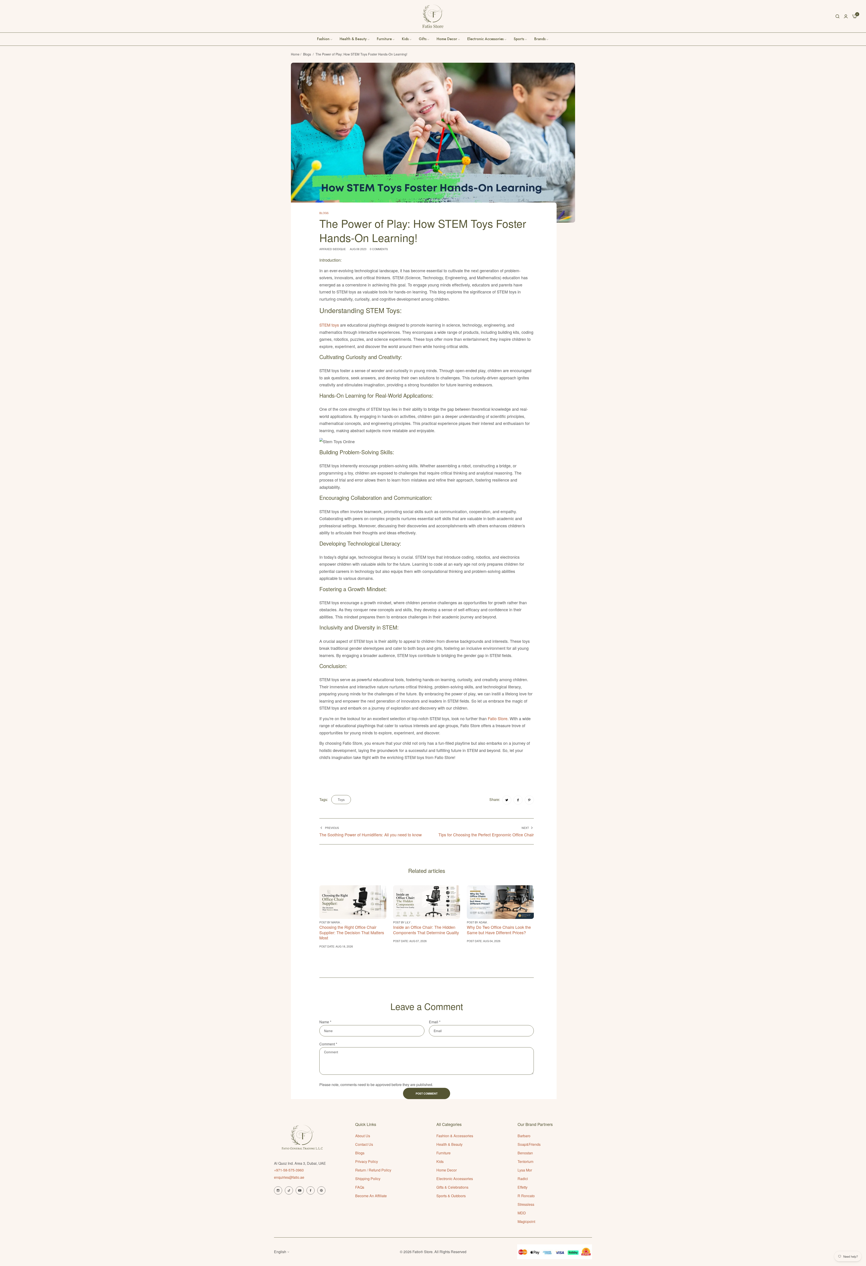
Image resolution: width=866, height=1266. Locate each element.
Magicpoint (526, 1221)
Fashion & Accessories (454, 1135)
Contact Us (364, 1144)
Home (295, 54)
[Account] (846, 16)
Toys (341, 799)
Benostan (525, 1152)
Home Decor (446, 1170)
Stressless (526, 1204)
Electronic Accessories (454, 1178)
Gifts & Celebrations (452, 1187)
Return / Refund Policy (373, 1170)
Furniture (443, 1152)
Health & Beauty (449, 1144)
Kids (440, 1161)
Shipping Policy (367, 1178)
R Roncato (526, 1195)
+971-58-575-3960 (289, 1170)
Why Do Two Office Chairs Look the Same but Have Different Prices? (499, 929)
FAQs (359, 1187)
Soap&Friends (529, 1144)
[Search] (837, 16)
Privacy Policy (366, 1161)
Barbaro (524, 1135)
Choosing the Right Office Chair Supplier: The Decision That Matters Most (351, 932)
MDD (522, 1212)
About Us (362, 1135)
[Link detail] (278, 1190)
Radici (523, 1178)
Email (434, 1021)
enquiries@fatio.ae (289, 1177)
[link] (541, 39)
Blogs (307, 54)
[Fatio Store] (433, 16)
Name (325, 1021)
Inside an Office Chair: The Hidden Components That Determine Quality (426, 929)
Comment (328, 1044)
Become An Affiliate (371, 1195)
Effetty (522, 1187)
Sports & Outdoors (451, 1195)
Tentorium (525, 1161)
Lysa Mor (525, 1170)
